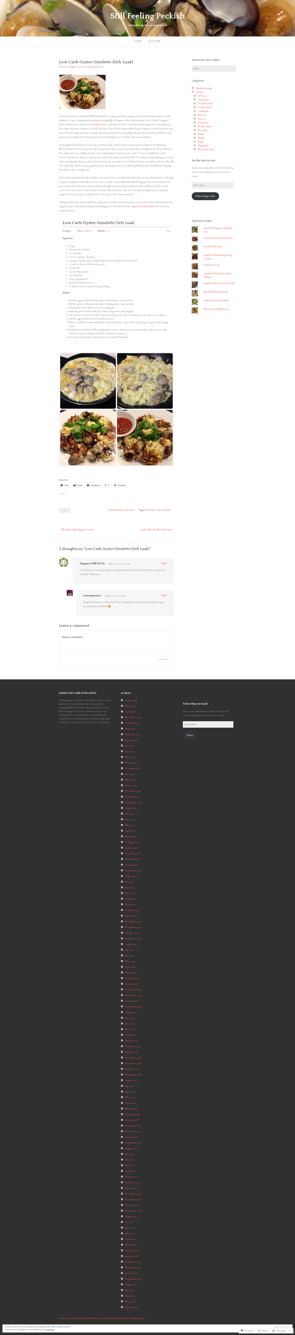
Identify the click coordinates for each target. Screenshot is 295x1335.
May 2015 (130, 1301)
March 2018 (131, 1108)
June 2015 (130, 1296)
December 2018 (133, 1057)
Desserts (202, 115)
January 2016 (131, 1256)
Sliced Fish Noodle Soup (216, 292)
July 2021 (129, 882)
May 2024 (130, 757)
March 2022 (131, 836)
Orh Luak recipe (146, 206)
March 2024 (131, 762)
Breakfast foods (205, 103)
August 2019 (131, 1012)
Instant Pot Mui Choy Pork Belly (219, 283)
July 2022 (129, 814)
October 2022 (132, 796)
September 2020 (133, 938)
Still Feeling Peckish (147, 16)
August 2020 (131, 944)
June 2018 (130, 1091)
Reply (164, 563)
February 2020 (132, 978)
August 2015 (131, 1284)
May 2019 (130, 1029)
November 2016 (133, 1199)
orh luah (150, 510)
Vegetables (203, 145)
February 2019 (132, 1046)
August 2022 (131, 808)
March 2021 (131, 904)
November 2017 (133, 1131)
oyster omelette (162, 510)
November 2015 (133, 1267)
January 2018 (131, 1120)
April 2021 (130, 899)
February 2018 (132, 1114)
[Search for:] (214, 68)
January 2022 (131, 848)
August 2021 (131, 876)
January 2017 (131, 1188)
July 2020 (129, 950)
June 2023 (130, 774)
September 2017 (133, 1142)
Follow (190, 735)
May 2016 (130, 1233)
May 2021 (130, 893)
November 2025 (133, 717)
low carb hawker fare (96, 124)
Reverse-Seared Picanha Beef (218, 238)
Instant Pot (203, 122)
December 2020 (133, 921)
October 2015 (132, 1273)
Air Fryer (202, 95)
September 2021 (133, 870)
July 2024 (129, 745)
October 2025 (132, 723)
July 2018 (129, 1086)
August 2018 (131, 1080)
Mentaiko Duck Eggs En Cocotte (78, 529)
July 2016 (129, 1222)
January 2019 (131, 1052)
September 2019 (133, 1006)
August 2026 (131, 700)
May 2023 (130, 779)
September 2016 (133, 1211)
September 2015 (133, 1279)
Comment (163, 659)
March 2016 (131, 1245)
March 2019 (131, 1040)
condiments (203, 111)
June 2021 (130, 887)
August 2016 (131, 1216)
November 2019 (133, 995)
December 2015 (133, 1262)
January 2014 (131, 1307)
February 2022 (132, 842)
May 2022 (130, 825)
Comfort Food (205, 107)
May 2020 (130, 961)
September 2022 (133, 802)
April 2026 (130, 711)
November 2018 (133, 1063)
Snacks (201, 138)
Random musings (204, 88)
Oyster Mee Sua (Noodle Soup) (155, 529)
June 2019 (130, 1023)
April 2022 (130, 831)
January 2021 (131, 916)
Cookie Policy (50, 1329)
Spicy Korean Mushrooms (216, 309)
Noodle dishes (205, 126)
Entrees (122, 510)
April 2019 (130, 1035)
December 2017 (133, 1125)
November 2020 (133, 927)
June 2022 (130, 819)
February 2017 (132, 1182)
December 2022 (133, 791)
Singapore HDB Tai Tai (92, 563)
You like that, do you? (204, 160)
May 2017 (130, 1165)
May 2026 (130, 706)
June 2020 (130, 955)
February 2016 (132, 1250)
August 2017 (131, 1148)
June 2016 (130, 1228)
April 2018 (130, 1103)
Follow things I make (205, 196)
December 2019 (133, 989)
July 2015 (129, 1290)
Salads (201, 134)
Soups (201, 141)
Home (138, 41)
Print (168, 230)
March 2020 (131, 972)
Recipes (130, 510)
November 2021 (133, 859)
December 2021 (133, 853)
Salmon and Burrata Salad (216, 300)
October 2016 (132, 1205)
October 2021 (132, 865)
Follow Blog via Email (195, 703)
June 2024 (130, 751)
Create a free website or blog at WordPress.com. (80, 1318)
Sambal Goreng (211, 265)
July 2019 (129, 1018)
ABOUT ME (154, 41)
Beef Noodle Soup (213, 246)
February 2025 (132, 734)
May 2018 (130, 1097)
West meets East (206, 149)
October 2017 (132, 1137)
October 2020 (132, 933)
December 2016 (133, 1194)
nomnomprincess (95, 66)
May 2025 (130, 728)
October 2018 (132, 1069)
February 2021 (132, 910)
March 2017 (131, 1176)
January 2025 (131, 740)
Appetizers (203, 99)
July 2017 (129, 1154)
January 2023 (131, 785)
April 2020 (130, 967)
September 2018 (133, 1074)
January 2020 (131, 984)
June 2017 (130, 1159)
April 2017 (130, 1171)
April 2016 (130, 1239)
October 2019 (132, 1001)
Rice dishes (203, 130)
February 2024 (132, 768)
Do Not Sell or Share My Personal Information (124, 1318)
